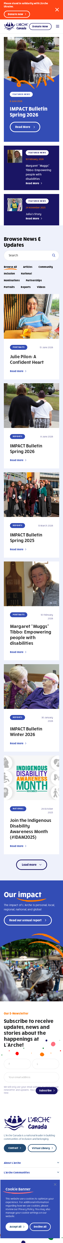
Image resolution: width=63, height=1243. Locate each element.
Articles (27, 266)
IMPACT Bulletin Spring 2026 (28, 111)
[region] (30, 1209)
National (26, 273)
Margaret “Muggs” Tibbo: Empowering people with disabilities (30, 634)
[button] (57, 9)
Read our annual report (25, 920)
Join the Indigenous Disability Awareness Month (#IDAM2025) (30, 828)
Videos (41, 286)
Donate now (15, 14)
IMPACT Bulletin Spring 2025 (26, 537)
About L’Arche (12, 1162)
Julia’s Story (33, 214)
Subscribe (45, 1090)
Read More (32, 183)
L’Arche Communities (17, 1172)
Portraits (9, 286)
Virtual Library (41, 1148)
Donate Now (40, 26)
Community (45, 266)
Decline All (40, 1226)
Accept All (15, 1226)
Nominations (12, 280)
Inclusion (9, 273)
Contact (13, 1147)
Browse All (10, 266)
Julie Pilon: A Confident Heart (27, 359)
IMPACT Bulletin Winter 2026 (26, 731)
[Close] (55, 1184)
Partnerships (34, 280)
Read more (16, 371)
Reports (26, 286)
